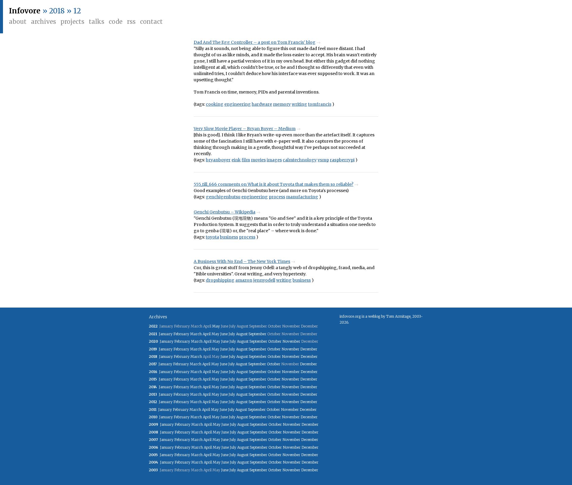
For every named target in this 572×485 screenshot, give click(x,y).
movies (258, 160)
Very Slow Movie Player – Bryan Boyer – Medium (245, 128)
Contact (151, 21)
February (181, 334)
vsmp (323, 160)
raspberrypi (342, 160)
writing (299, 104)
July (232, 334)
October (275, 341)
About (18, 21)
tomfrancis (319, 104)
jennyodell (264, 280)
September (257, 334)
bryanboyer (218, 160)
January (165, 334)
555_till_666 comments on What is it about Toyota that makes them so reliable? (273, 184)
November (291, 341)
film (246, 160)
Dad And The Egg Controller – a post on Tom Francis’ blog (254, 42)
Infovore (25, 10)
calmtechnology (300, 160)
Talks (96, 21)
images (274, 160)
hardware (262, 104)
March (196, 334)
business (229, 237)
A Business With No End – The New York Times (242, 261)
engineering (237, 104)
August (242, 334)
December (308, 349)
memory (282, 104)
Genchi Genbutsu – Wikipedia (224, 212)
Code (115, 21)
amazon (243, 280)
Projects (72, 21)
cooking (214, 104)
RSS (131, 21)
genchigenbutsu (223, 196)
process (277, 196)
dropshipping (220, 280)
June (224, 334)
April (207, 334)
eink (236, 160)
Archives (43, 21)
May (216, 326)
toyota (212, 237)
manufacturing (302, 196)
